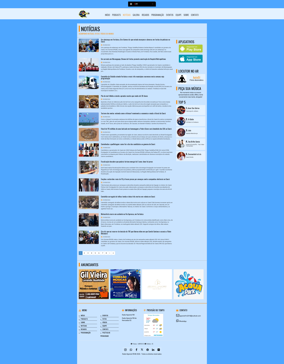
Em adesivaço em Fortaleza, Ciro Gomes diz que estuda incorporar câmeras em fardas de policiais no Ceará (135, 41)
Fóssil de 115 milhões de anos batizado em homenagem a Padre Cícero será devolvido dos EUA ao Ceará (136, 129)
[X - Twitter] (142, 349)
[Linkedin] (153, 349)
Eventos (169, 15)
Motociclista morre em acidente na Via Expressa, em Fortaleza (122, 214)
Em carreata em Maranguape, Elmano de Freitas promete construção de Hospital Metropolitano (133, 59)
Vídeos (104, 322)
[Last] (113, 253)
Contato (195, 15)
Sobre (186, 15)
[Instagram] (125, 349)
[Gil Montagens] (188, 280)
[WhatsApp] (131, 349)
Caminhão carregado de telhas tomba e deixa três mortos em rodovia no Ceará (128, 197)
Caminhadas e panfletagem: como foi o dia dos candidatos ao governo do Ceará (128, 144)
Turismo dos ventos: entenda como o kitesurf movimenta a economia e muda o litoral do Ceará (133, 113)
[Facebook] (136, 349)
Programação (157, 15)
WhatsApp (182, 321)
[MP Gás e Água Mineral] (157, 280)
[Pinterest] (147, 349)
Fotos (104, 319)
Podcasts (116, 15)
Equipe (178, 15)
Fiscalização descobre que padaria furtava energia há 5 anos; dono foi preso (127, 162)
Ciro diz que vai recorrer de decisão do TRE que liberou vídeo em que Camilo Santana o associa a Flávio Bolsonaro (136, 233)
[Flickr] (158, 349)
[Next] (109, 253)
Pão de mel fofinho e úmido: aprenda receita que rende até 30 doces (124, 96)
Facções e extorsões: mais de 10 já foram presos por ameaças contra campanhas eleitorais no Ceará (135, 179)
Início (107, 15)
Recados (145, 15)
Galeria (136, 15)
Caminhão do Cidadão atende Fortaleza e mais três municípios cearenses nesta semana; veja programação (132, 78)
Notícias (127, 15)
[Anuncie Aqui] (93, 280)
